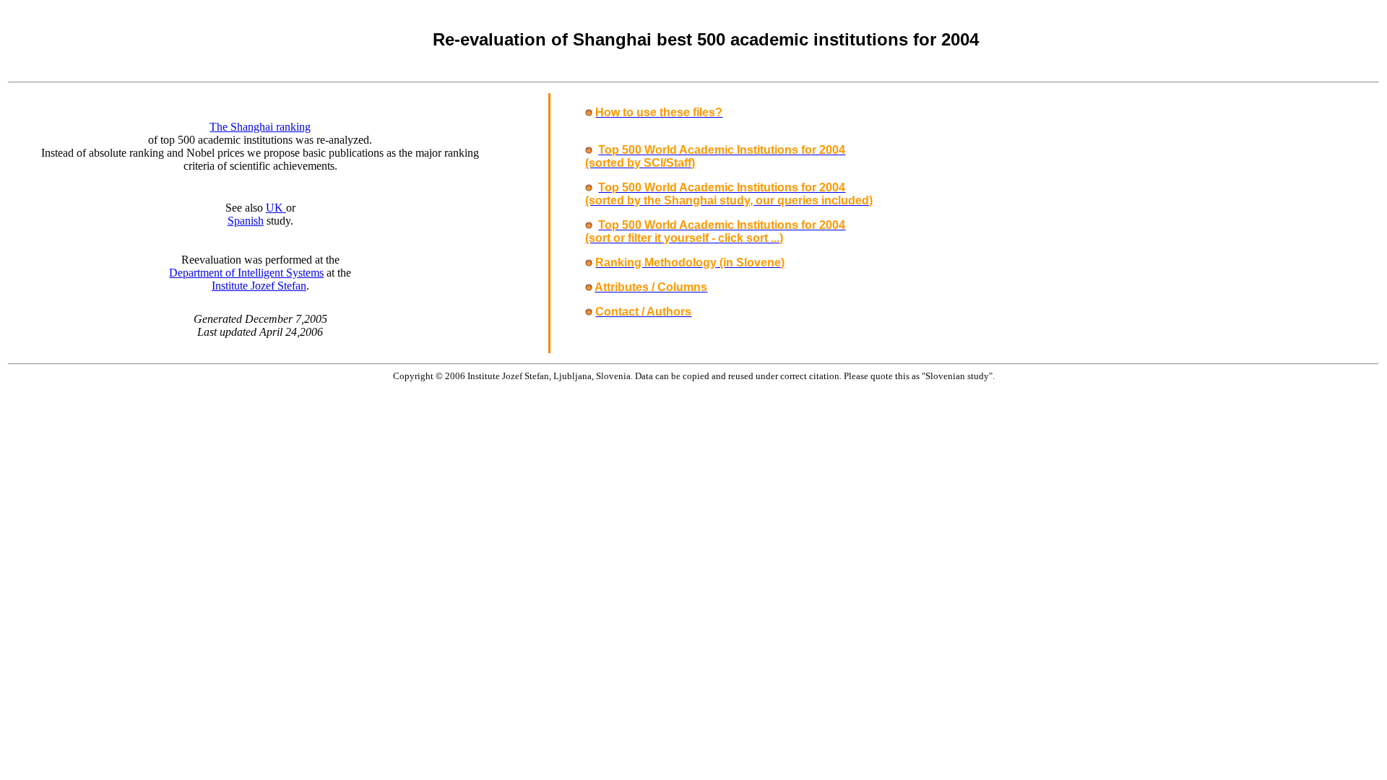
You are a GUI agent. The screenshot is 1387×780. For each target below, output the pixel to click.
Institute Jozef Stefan (259, 286)
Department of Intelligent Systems (246, 272)
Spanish (246, 220)
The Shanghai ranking (260, 127)
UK (276, 208)
